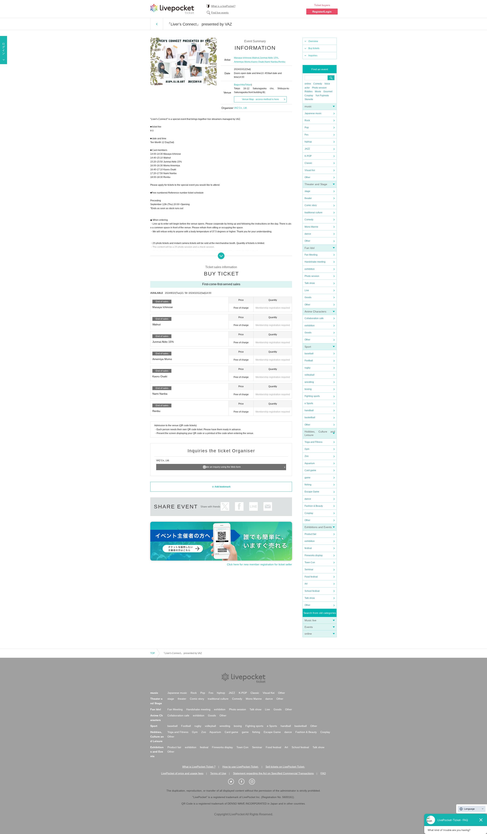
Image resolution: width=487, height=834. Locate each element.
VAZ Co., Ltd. (240, 108)
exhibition (310, 269)
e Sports (309, 403)
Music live (310, 620)
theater (308, 198)
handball (309, 410)
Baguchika (239, 84)
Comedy (317, 83)
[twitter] (233, 782)
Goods (308, 297)
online (308, 83)
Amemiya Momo (242, 62)
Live (307, 290)
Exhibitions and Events (318, 527)
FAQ (323, 773)
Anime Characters (315, 311)
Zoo (307, 456)
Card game (310, 470)
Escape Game (312, 491)
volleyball (309, 375)
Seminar (309, 569)
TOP (152, 653)
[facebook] (243, 782)
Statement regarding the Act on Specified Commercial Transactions (273, 773)
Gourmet (327, 91)
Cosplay (309, 95)
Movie (318, 91)
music (308, 106)
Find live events (220, 12)
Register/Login (322, 11)
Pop (307, 127)
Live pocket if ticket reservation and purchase (172, 9)
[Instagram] (254, 782)
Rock (307, 120)
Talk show (310, 283)
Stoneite (309, 99)
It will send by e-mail (267, 506)
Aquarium (310, 463)
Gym (307, 449)
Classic (308, 163)
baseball (309, 353)
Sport (308, 346)
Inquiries (312, 55)
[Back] (156, 24)
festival (308, 548)
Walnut (255, 58)
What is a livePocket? (223, 6)
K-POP (308, 156)
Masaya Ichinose (242, 58)
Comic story (311, 205)
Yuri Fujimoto (322, 95)
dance (308, 234)
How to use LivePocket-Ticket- (240, 766)
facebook (239, 506)
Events (309, 626)
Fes (306, 134)
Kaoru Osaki (257, 62)
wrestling (309, 382)
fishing (308, 484)
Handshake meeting (315, 261)
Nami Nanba (271, 62)
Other (307, 177)
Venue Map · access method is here (260, 99)
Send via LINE (253, 506)
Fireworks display (314, 555)
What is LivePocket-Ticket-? (199, 766)
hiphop (308, 141)
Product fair (310, 534)
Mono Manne (311, 226)
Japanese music (313, 113)
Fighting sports (312, 396)
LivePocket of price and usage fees (182, 773)
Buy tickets (313, 48)
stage (307, 191)
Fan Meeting (311, 254)
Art (306, 583)
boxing (308, 389)
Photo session (319, 87)
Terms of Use (218, 773)
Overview (313, 41)
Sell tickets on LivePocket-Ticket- (285, 766)
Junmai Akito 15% (269, 58)
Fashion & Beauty (314, 506)
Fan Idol (309, 247)
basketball (310, 417)
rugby (307, 367)
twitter (225, 506)
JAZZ (307, 148)
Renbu (281, 62)
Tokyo (248, 84)
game (307, 477)
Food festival (311, 576)
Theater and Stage (316, 184)
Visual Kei (310, 170)
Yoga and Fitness (313, 442)
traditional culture (313, 212)
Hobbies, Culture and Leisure (157, 736)
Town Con (310, 562)
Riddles (309, 91)
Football (309, 360)
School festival (312, 591)
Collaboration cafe (314, 318)
